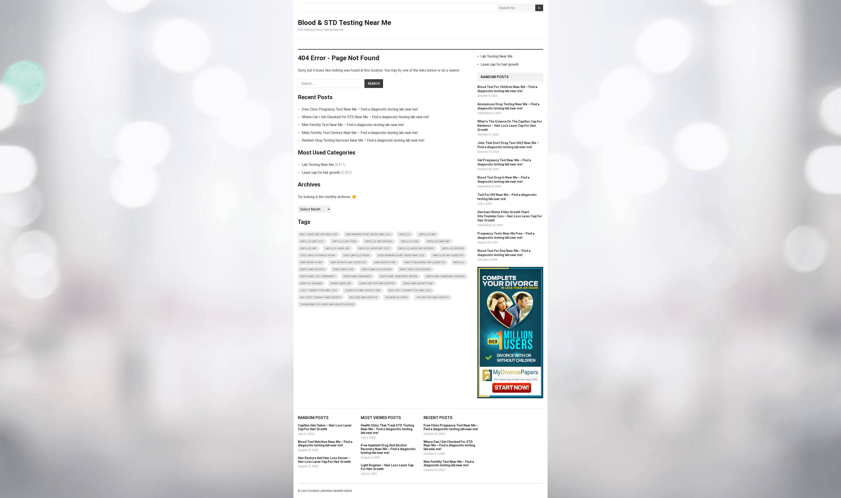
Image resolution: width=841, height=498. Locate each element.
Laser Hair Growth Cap (418, 283)
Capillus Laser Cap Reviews (416, 248)
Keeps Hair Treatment (357, 276)
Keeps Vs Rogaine (311, 283)
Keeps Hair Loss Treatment (317, 276)
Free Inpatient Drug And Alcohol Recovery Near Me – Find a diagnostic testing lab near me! (388, 449)
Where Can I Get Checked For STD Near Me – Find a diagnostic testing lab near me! (365, 117)
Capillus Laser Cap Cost (374, 248)
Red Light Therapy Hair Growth (320, 297)
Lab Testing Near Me (318, 165)
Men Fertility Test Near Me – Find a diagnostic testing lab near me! (353, 125)
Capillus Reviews (453, 248)
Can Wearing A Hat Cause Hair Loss (368, 234)
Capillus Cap (427, 234)
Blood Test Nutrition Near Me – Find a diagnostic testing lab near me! (325, 443)
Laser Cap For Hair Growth (377, 283)
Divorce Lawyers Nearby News (330, 491)
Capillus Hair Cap (438, 241)
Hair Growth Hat (385, 262)
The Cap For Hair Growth (432, 297)
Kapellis (458, 262)
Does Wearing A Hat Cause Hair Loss (401, 255)
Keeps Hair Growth (312, 269)
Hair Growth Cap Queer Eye (348, 262)
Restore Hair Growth (363, 297)
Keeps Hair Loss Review (376, 269)
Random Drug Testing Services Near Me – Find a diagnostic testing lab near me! (363, 140)
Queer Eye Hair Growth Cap (362, 290)
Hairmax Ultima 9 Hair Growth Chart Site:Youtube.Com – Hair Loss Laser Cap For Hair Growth (509, 216)
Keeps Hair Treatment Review (398, 276)
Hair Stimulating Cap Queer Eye (424, 262)
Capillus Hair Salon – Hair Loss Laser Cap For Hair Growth (325, 427)
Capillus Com (409, 241)
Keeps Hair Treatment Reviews (445, 276)
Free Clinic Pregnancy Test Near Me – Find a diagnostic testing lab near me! (360, 109)
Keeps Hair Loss (343, 269)
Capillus (404, 234)
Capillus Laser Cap (337, 248)
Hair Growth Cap (311, 262)
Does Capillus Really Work (317, 255)
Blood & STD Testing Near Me (344, 22)
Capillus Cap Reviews (378, 241)
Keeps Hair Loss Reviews (415, 269)
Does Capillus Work (356, 255)
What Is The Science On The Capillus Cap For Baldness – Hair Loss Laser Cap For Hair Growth (509, 126)
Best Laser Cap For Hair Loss (318, 234)
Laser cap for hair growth (321, 172)
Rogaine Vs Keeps (397, 297)
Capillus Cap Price (344, 241)
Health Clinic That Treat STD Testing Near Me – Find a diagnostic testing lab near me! (387, 429)
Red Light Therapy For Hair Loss (410, 290)
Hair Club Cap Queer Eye (448, 255)
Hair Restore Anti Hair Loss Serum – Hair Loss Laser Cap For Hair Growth (324, 459)
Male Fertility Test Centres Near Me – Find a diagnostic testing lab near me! (360, 133)
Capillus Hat (308, 248)
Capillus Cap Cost (312, 241)
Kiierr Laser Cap (340, 283)
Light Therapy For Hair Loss (318, 290)
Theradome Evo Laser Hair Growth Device (327, 304)
